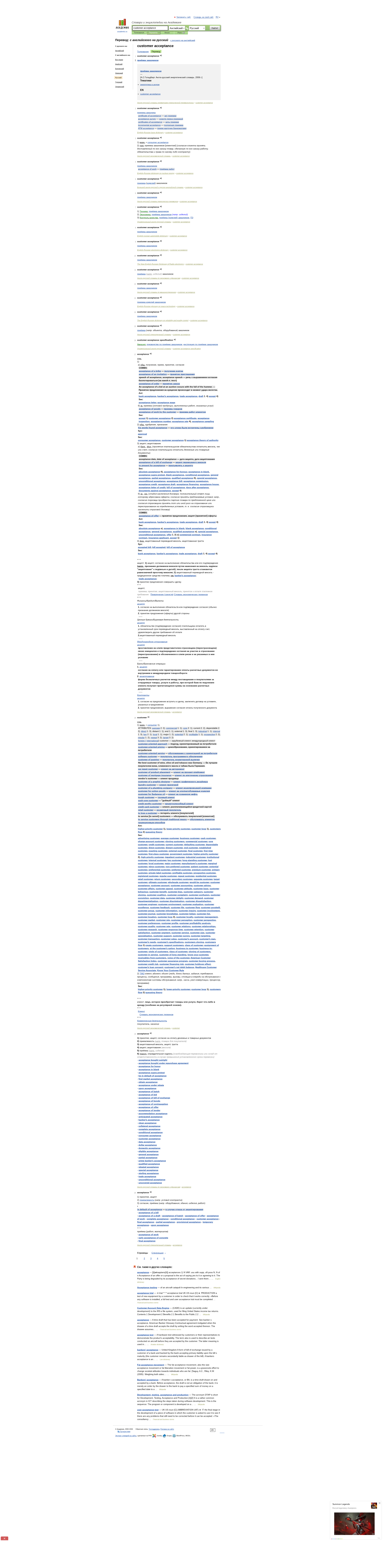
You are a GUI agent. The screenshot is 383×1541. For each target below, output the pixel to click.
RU (217, 17)
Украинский (119, 87)
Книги (167, 33)
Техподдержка (154, 1429)
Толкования (139, 33)
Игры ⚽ (181, 33)
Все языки (119, 60)
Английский (119, 51)
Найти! (215, 28)
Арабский (118, 64)
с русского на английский (182, 40)
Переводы (153, 33)
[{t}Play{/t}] (161, 55)
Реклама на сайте (167, 1429)
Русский (118, 78)
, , (163, 1395)
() (174, 217)
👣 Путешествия (123, 1431)
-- (165, 103)
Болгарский (119, 69)
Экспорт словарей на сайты (125, 1436)
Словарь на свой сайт (203, 17)
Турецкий (118, 82)
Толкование (143, 51)
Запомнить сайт (184, 17)
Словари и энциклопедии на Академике (156, 22)
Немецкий (119, 73)
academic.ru (122, 32)
